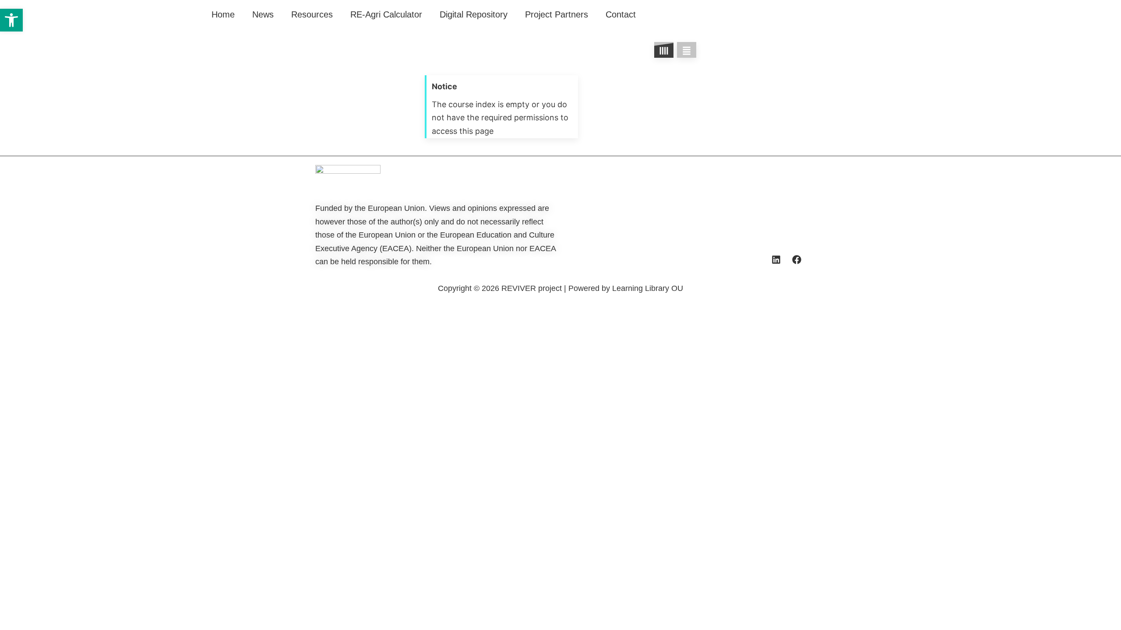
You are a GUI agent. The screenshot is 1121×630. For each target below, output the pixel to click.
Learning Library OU (647, 288)
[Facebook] (796, 259)
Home (223, 14)
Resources (312, 14)
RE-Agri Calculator (386, 14)
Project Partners (556, 14)
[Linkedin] (776, 259)
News (263, 14)
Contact (621, 14)
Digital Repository (474, 14)
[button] (11, 20)
